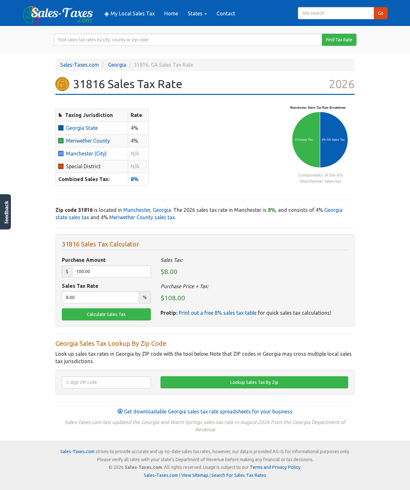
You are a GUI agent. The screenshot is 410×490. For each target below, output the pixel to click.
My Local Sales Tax (132, 13)
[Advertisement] (217, 148)
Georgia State (82, 128)
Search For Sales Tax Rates (238, 475)
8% (134, 179)
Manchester (136, 210)
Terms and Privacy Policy (275, 467)
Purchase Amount (84, 260)
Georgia (117, 65)
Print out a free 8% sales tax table (218, 313)
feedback (7, 212)
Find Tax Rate (339, 39)
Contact (226, 13)
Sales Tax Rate (80, 286)
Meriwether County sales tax (142, 217)
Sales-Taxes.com (79, 65)
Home (171, 13)
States (196, 13)
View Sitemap (194, 475)
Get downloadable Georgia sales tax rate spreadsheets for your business (207, 411)
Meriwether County (88, 141)
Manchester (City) (86, 153)
